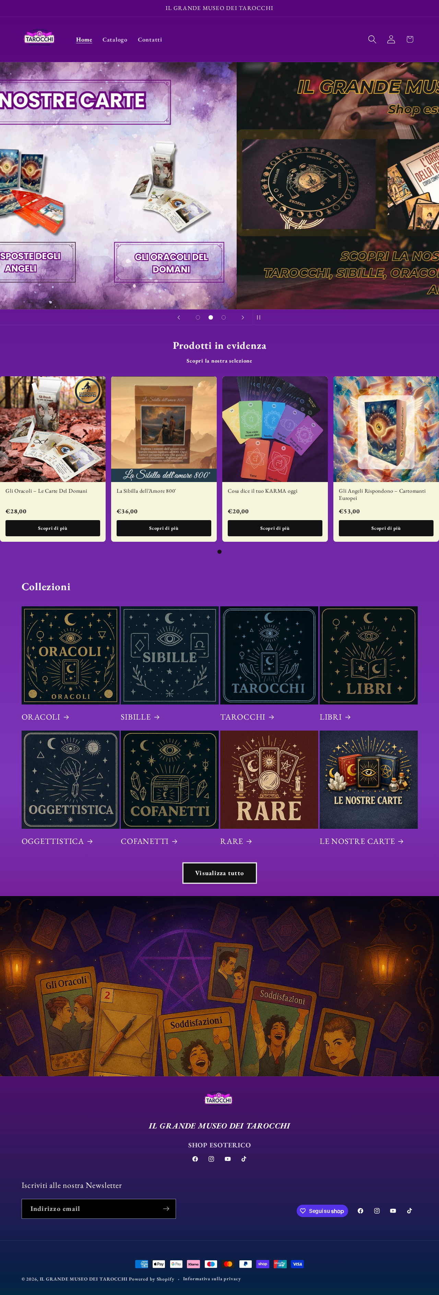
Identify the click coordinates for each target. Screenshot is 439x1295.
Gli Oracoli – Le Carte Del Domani (46, 490)
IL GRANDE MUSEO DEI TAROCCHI (84, 1279)
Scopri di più (53, 528)
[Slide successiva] (242, 317)
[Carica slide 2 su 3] (210, 317)
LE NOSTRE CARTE (357, 841)
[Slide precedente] (178, 317)
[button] (372, 39)
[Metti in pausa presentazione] (260, 317)
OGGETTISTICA (53, 841)
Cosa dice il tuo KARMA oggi (263, 490)
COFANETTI (145, 841)
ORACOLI (41, 717)
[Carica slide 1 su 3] (197, 317)
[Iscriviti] (166, 1209)
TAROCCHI (242, 717)
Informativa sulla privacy (212, 1278)
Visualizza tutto (219, 873)
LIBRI (331, 717)
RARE (231, 841)
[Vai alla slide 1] (219, 552)
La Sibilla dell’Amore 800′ (146, 490)
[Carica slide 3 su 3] (223, 317)
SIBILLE (136, 717)
